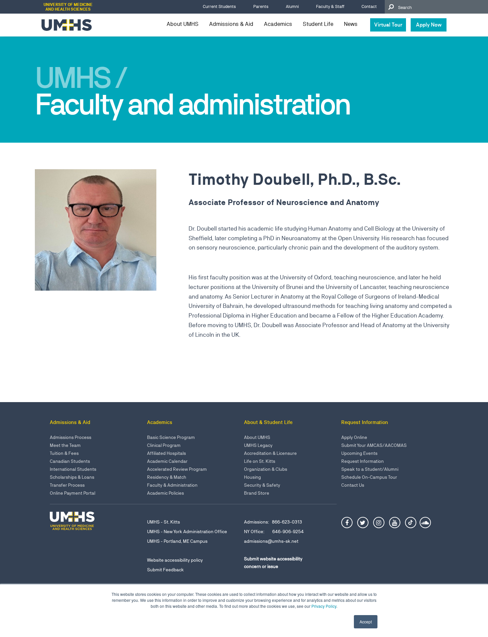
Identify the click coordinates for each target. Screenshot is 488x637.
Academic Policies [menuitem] (165, 493)
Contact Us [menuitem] (352, 485)
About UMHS (183, 24)
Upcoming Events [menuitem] (359, 453)
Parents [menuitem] (261, 6)
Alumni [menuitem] (292, 6)
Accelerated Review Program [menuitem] (177, 469)
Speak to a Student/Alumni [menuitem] (369, 469)
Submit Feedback (165, 569)
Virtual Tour (388, 25)
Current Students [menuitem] (219, 6)
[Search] (390, 7)
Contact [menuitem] (369, 6)
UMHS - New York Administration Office (187, 531)
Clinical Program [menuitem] (164, 445)
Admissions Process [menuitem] (70, 437)
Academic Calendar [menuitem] (167, 461)
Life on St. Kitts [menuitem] (259, 461)
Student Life (318, 24)
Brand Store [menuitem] (256, 493)
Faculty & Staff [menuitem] (330, 6)
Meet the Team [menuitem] (65, 445)
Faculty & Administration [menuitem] (172, 485)
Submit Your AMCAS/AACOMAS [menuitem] (374, 445)
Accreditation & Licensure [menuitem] (270, 453)
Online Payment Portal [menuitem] (72, 493)
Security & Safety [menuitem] (262, 485)
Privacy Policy (323, 606)
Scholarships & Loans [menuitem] (72, 477)
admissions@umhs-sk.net (271, 541)
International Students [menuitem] (73, 469)
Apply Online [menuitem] (354, 437)
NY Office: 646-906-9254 (274, 531)
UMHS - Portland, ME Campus (177, 541)
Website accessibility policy (175, 560)
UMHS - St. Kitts (163, 522)
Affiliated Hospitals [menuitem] (166, 453)
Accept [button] (366, 621)
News (351, 24)
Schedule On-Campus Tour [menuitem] (369, 477)
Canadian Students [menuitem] (70, 461)
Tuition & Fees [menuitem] (64, 453)
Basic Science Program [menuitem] (171, 437)
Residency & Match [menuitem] (166, 477)
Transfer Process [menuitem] (67, 485)
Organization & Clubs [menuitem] (265, 469)
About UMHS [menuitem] (257, 437)
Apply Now (429, 25)
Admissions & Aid (231, 24)
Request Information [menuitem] (362, 461)
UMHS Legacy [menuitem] (258, 445)
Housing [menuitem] (252, 477)
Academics (278, 24)
